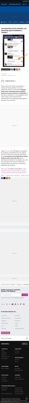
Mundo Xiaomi (4, 358)
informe (9, 151)
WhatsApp (3, 328)
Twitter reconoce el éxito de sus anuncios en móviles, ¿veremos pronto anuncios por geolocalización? (14, 170)
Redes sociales (25, 175)
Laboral (16, 323)
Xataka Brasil (4, 389)
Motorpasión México (19, 393)
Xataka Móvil (4, 352)
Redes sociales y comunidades (13, 175)
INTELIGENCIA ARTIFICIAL (15, 4)
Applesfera (3, 354)
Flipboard (17, 69)
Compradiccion (4, 381)
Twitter (14, 69)
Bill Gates (5, 22)
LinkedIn (24, 304)
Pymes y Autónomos (19, 379)
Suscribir (24, 294)
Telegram (15, 304)
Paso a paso (4, 315)
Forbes (6, 168)
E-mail (19, 69)
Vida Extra (17, 352)
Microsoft (16, 22)
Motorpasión (17, 368)
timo (2, 325)
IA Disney (19, 284)
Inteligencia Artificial (19, 328)
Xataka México (4, 387)
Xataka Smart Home (5, 356)
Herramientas (18, 318)
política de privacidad (19, 297)
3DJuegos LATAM (18, 387)
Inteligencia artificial (5, 318)
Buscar (27, 338)
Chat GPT (13, 284)
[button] (10, 81)
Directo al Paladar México (6, 393)
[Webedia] (26, 1)
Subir (24, 343)
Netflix (16, 325)
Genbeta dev (18, 320)
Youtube (12, 304)
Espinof (16, 361)
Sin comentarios (6, 69)
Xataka (2, 350)
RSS (18, 304)
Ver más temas (5, 332)
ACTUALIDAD (4, 4)
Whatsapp (22, 22)
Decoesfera (3, 379)
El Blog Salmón (18, 377)
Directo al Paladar (5, 368)
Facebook (12, 69)
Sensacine (17, 359)
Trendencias (4, 377)
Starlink (10, 22)
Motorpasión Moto (19, 370)
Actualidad (17, 315)
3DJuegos (17, 350)
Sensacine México (19, 389)
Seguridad (3, 320)
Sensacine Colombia (19, 391)
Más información (16, 401)
